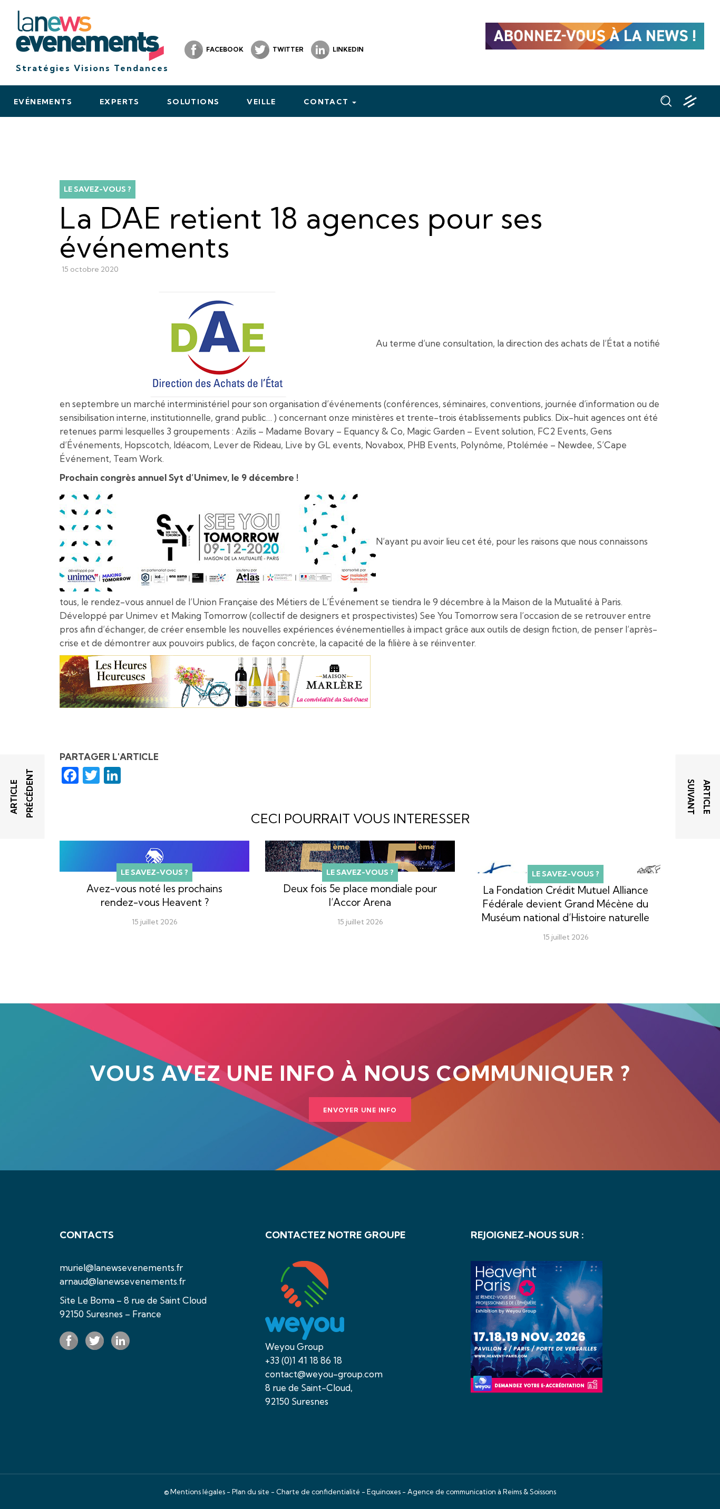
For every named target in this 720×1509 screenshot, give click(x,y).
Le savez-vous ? (97, 189)
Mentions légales (197, 1491)
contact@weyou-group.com (324, 1373)
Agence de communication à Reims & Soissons (481, 1491)
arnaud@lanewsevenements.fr (123, 1281)
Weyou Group (294, 1346)
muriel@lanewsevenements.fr (121, 1267)
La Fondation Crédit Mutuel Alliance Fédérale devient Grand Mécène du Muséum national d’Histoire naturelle (565, 904)
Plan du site (250, 1491)
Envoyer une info (360, 1110)
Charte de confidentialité (318, 1491)
